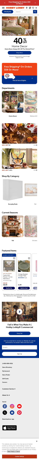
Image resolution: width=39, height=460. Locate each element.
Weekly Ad (7, 11)
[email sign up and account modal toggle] (30, 8)
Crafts (10, 170)
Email (5, 347)
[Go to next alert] (35, 3)
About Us (5, 395)
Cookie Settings (19, 456)
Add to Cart (24, 288)
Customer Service (8, 389)
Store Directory (7, 367)
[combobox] (24, 11)
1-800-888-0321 (7, 363)
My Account (6, 371)
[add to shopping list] (14, 258)
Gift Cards (5, 378)
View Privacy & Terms (13, 451)
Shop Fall (19, 333)
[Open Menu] (3, 7)
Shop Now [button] (19, 52)
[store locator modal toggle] (27, 8)
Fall (9, 145)
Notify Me (9, 288)
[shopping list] (33, 8)
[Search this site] (35, 11)
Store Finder (6, 375)
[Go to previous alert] (5, 3)
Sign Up (19, 354)
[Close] (37, 441)
